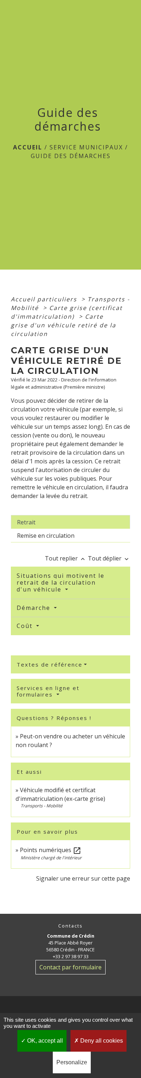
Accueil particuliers (45, 299)
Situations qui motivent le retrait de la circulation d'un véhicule (60, 582)
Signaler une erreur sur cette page (83, 878)
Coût (26, 626)
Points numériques (50, 850)
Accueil (27, 147)
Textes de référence (49, 664)
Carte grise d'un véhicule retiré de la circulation (63, 325)
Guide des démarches (71, 156)
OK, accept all (44, 1041)
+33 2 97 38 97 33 (71, 956)
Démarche (34, 608)
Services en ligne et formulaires (48, 691)
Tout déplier (109, 558)
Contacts (70, 926)
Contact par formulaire (70, 967)
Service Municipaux (86, 147)
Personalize (71, 1062)
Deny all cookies (101, 1041)
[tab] (70, 522)
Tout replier (65, 558)
